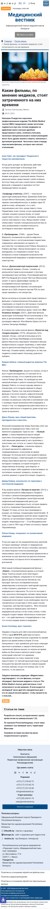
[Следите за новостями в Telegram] (12, 3)
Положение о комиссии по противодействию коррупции (21, 898)
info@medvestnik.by (25, 791)
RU (20, 3)
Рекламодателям (25, 763)
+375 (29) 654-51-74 (25, 798)
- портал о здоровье (18, 831)
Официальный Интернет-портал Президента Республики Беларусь (21, 818)
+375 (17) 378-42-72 (25, 781)
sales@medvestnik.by (25, 802)
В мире (6, 701)
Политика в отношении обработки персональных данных (23, 882)
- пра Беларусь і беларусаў (21, 838)
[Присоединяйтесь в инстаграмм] (2, 3)
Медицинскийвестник (25, 17)
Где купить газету (25, 767)
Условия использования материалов (15, 895)
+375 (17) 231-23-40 (25, 788)
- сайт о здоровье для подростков (24, 835)
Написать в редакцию (25, 807)
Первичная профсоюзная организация (25, 760)
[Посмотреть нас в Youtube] (10, 3)
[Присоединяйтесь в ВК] (5, 3)
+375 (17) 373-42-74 (25, 785)
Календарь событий (21, 8)
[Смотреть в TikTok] (15, 3)
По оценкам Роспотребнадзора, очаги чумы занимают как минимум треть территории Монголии (24, 726)
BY (24, 3)
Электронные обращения (25, 757)
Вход (33, 3)
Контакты (25, 754)
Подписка (6, 8)
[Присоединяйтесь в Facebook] (7, 3)
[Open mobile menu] (46, 3)
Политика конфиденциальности (13, 893)
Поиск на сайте (26, 35)
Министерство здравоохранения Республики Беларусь (21, 825)
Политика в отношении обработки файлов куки (22, 872)
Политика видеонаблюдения (14, 877)
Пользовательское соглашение (12, 891)
